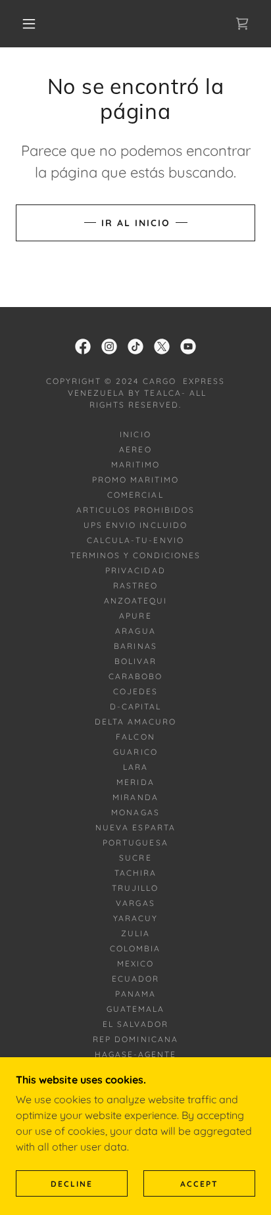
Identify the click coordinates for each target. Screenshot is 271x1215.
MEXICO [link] (135, 963)
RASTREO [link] (135, 585)
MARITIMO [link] (135, 464)
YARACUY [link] (135, 918)
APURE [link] (135, 616)
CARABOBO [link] (135, 676)
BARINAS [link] (135, 646)
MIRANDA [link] (135, 797)
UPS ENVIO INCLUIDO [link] (135, 525)
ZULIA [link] (135, 933)
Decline (72, 1184)
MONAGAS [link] (135, 812)
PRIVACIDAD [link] (135, 570)
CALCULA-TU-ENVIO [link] (135, 540)
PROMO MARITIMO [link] (135, 480)
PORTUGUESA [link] (135, 842)
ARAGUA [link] (135, 631)
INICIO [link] (135, 434)
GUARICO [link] (135, 752)
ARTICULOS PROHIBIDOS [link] (135, 510)
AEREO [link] (135, 449)
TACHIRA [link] (135, 873)
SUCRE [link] (135, 858)
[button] (29, 24)
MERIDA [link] (135, 782)
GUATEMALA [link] (135, 1009)
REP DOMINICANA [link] (135, 1039)
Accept (199, 1184)
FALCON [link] (135, 737)
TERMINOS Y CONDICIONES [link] (135, 555)
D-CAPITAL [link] (135, 706)
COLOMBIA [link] (135, 948)
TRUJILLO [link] (135, 888)
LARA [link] (135, 767)
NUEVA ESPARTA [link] (135, 827)
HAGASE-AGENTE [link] (135, 1054)
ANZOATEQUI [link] (135, 601)
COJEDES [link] (135, 691)
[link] (83, 346)
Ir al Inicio (135, 223)
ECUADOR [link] (135, 979)
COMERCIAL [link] (135, 495)
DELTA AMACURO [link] (135, 722)
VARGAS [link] (135, 903)
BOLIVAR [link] (135, 661)
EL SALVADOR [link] (135, 1024)
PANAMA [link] (135, 994)
